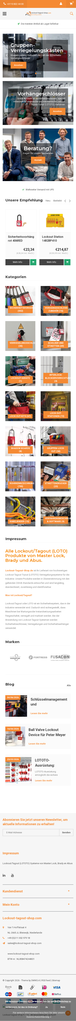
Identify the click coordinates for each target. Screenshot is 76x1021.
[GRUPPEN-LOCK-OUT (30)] (56, 441)
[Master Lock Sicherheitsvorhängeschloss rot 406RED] (21, 220)
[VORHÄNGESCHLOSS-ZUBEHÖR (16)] (56, 300)
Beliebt (57, 200)
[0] (71, 4)
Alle (69, 685)
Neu (48, 200)
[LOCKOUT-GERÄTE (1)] (20, 371)
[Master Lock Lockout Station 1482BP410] (55, 220)
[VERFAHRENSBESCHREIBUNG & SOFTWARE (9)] (56, 511)
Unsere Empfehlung (24, 200)
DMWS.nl (35, 980)
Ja (46, 1007)
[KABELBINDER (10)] (20, 511)
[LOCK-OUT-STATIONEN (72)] (56, 406)
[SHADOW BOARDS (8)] (20, 441)
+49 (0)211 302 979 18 (19, 938)
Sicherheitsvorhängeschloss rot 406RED (21, 238)
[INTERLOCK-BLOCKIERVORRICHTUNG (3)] (56, 371)
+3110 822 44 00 (15, 4)
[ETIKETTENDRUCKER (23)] (56, 476)
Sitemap (56, 980)
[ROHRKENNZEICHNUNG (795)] (20, 476)
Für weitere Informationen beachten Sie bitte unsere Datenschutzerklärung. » (39, 1015)
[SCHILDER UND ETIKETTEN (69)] (56, 335)
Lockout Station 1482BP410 (52, 238)
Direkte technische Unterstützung (40, 23)
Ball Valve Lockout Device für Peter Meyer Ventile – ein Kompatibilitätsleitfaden (48, 732)
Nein (63, 1007)
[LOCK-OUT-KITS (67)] (20, 406)
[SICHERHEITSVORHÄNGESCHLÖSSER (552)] (20, 300)
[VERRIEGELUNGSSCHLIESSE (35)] (20, 335)
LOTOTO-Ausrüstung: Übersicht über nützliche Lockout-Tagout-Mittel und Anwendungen (50, 762)
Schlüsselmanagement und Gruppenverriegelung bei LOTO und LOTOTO (49, 702)
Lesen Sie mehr (39, 713)
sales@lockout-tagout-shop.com (25, 943)
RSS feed (46, 980)
